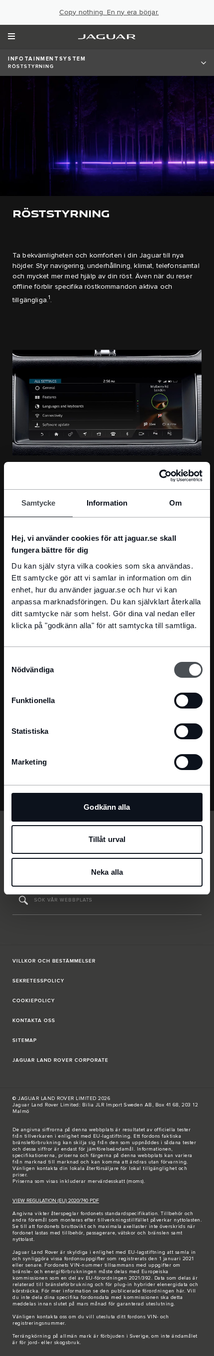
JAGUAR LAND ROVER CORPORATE (60, 1060)
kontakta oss (52, 1317)
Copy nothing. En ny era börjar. (109, 12)
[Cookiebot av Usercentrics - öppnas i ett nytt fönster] (159, 475)
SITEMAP (24, 1040)
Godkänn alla (107, 807)
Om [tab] (175, 503)
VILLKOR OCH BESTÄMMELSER (54, 961)
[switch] (188, 701)
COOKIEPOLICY (33, 1001)
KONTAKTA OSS (33, 1021)
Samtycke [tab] (38, 503)
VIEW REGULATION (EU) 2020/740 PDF (55, 1201)
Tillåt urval (107, 839)
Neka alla (107, 872)
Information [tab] (107, 503)
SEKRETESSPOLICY (38, 981)
